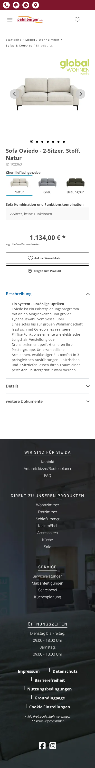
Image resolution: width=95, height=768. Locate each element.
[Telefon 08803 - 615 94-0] (6, 5)
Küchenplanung (47, 597)
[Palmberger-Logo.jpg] (31, 19)
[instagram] (52, 745)
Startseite (13, 39)
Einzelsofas (44, 45)
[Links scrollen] (14, 94)
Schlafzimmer (47, 519)
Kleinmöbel (47, 526)
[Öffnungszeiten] (25, 5)
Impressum (29, 671)
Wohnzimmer (49, 39)
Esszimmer (47, 512)
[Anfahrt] (35, 5)
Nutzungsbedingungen (49, 689)
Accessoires (47, 533)
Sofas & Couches (19, 45)
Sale (47, 547)
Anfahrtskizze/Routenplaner (47, 469)
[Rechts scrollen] (80, 94)
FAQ (47, 476)
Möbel (30, 39)
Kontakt (47, 462)
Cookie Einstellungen (49, 707)
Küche (47, 540)
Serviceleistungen (48, 576)
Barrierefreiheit (50, 680)
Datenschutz (65, 671)
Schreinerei (47, 590)
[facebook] (42, 745)
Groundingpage (50, 698)
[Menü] (10, 20)
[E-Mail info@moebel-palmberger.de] (16, 5)
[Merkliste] (77, 20)
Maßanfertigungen (47, 583)
